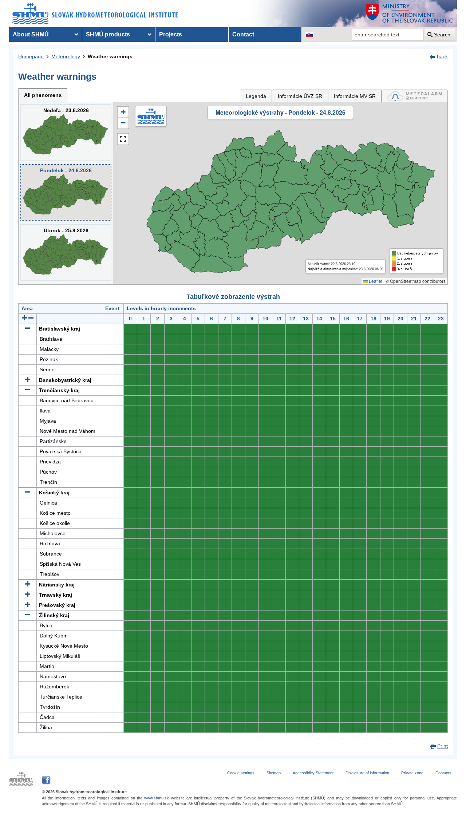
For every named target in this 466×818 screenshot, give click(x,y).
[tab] (415, 96)
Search (442, 34)
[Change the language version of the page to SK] (309, 34)
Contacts (443, 773)
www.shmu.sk (156, 798)
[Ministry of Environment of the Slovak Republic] (409, 14)
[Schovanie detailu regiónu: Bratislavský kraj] (27, 329)
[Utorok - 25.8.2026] (66, 252)
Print (442, 746)
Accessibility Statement (313, 773)
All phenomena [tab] (43, 95)
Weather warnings (110, 56)
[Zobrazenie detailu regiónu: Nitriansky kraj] (27, 585)
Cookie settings (240, 773)
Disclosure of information (367, 773)
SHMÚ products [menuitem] (108, 34)
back (442, 56)
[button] (123, 112)
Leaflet (375, 281)
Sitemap (273, 773)
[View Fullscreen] (123, 139)
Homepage (31, 56)
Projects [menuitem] (170, 34)
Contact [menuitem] (243, 34)
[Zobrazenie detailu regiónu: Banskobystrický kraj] (27, 380)
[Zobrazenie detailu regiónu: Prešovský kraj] (27, 605)
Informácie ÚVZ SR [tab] (300, 96)
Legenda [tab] (256, 96)
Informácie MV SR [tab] (355, 96)
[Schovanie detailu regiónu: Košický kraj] (27, 492)
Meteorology (65, 56)
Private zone (412, 773)
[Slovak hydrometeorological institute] (95, 13)
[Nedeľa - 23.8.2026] (66, 132)
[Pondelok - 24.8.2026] (66, 192)
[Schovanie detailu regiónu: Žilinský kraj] (27, 615)
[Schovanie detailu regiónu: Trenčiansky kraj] (27, 390)
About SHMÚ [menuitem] (31, 34)
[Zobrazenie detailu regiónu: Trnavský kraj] (27, 595)
